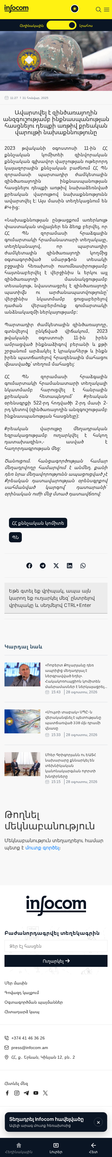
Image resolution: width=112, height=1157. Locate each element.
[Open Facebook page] (7, 1093)
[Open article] (22, 674)
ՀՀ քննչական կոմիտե (38, 523)
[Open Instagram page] (16, 1093)
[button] (29, 565)
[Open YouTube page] (36, 1093)
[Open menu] (106, 9)
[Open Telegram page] (26, 1093)
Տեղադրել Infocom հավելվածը (46, 1122)
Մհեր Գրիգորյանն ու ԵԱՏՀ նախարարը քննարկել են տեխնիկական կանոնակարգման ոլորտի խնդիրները (70, 765)
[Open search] (98, 9)
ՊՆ (15, 537)
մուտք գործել (42, 848)
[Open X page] (45, 1093)
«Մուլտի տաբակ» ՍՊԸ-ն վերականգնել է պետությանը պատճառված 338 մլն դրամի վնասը (73, 720)
